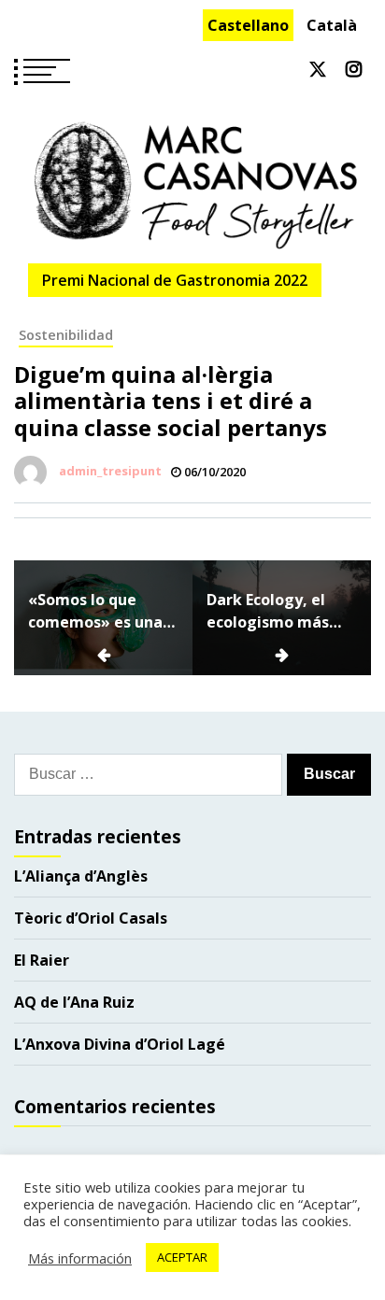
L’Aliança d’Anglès (81, 876)
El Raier (41, 960)
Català (332, 25)
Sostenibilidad (66, 335)
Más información (80, 1258)
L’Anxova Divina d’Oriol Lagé (119, 1044)
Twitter (317, 69)
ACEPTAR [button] (182, 1257)
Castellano (248, 25)
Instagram (353, 69)
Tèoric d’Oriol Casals (90, 918)
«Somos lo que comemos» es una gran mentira (95, 611)
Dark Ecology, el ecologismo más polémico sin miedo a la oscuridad (279, 611)
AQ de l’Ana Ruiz (74, 1002)
